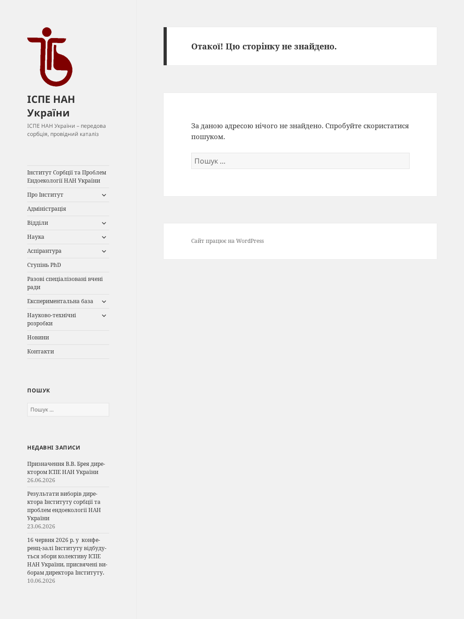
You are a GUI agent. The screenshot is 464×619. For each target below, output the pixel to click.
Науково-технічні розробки (51, 319)
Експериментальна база (60, 301)
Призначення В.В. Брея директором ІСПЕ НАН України (66, 468)
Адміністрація (46, 209)
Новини (38, 337)
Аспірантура (44, 251)
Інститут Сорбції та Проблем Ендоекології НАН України (66, 176)
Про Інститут (45, 194)
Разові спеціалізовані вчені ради (65, 283)
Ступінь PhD (44, 265)
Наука (35, 237)
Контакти (40, 351)
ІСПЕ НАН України (51, 105)
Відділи (37, 223)
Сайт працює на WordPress (227, 241)
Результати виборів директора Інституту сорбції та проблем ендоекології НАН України (64, 506)
